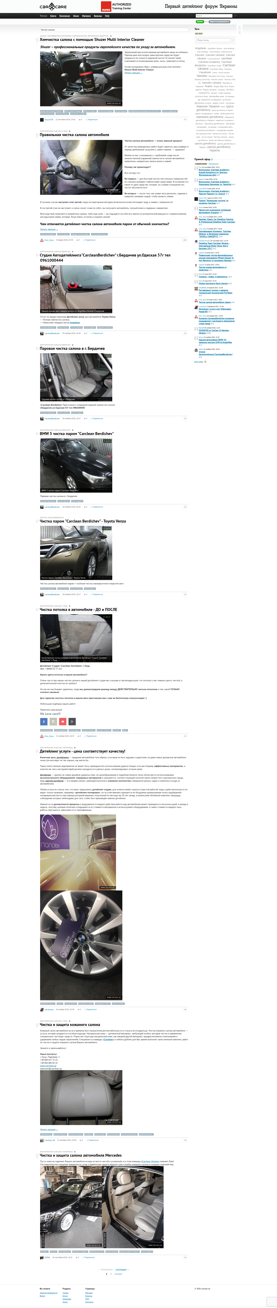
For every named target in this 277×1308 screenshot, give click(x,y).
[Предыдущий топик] (239, 27)
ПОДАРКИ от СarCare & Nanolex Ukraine (214, 331)
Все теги (198, 34)
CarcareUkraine (213, 59)
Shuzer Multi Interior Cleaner (51, 111)
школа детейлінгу (205, 143)
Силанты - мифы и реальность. (213, 276)
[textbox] (214, 40)
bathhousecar (226, 52)
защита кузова (117, 1004)
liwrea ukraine (224, 73)
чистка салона (120, 111)
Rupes (208, 86)
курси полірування (204, 113)
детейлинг (227, 100)
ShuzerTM (202, 198)
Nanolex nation (217, 80)
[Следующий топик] (239, 31)
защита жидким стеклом (129, 1252)
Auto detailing (46, 1134)
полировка (212, 127)
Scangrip (221, 90)
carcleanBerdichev (52, 333)
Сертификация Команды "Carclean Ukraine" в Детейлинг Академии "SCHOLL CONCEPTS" (215, 234)
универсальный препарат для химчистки (144, 111)
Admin (201, 349)
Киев (223, 107)
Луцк (124, 730)
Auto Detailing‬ (202, 52)
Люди (76, 15)
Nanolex (202, 75)
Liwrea (214, 73)
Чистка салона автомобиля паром (215, 302)
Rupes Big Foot (221, 86)
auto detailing (229, 49)
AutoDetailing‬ (214, 52)
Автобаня (88, 1134)
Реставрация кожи (203, 134)
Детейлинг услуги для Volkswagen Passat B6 (215, 310)
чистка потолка (61, 114)
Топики (43, 15)
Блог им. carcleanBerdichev (52, 517)
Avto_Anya (202, 217)
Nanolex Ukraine (211, 82)
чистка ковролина (169, 111)
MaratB (201, 328)
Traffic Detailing (224, 93)
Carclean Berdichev (48, 327)
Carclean (116, 730)
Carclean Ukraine (103, 730)
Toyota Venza (62, 327)
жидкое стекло (218, 103)
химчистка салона (219, 134)
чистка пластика (47, 114)
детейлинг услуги (145, 1134)
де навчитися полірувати (209, 99)
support (201, 253)
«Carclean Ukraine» (150, 1161)
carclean (226, 58)
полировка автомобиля (205, 130)
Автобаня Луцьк (201, 96)
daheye (201, 179)
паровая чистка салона (79, 234)
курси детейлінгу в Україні (222, 110)
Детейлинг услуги (203, 103)
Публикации (213, 164)
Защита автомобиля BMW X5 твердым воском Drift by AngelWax (215, 341)
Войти (200, 21)
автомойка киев (216, 96)
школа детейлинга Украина (220, 140)
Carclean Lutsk (214, 65)
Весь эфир (198, 362)
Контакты (89, 1302)
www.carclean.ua (48, 1066)
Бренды (98, 15)
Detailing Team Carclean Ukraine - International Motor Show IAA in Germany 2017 (214, 246)
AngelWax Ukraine (215, 49)
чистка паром (206, 137)
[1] (37, 39)
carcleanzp (203, 306)
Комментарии (201, 164)
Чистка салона (220, 137)
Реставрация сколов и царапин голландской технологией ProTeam (215, 291)
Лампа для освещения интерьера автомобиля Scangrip (215, 211)
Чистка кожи (99, 1134)
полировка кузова (225, 130)
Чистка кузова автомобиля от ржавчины (213, 268)
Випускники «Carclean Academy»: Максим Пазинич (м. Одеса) (214, 192)
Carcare (199, 55)
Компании (64, 15)
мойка (216, 114)
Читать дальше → (134, 72)
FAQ (107, 15)
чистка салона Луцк (98, 234)
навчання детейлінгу (209, 116)
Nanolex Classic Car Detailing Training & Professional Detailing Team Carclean (217, 220)
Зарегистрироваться (219, 21)
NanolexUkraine (204, 241)
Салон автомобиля (47, 234)
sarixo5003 (203, 188)
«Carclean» (108, 1039)
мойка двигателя (227, 114)
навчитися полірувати (225, 120)
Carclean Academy (209, 62)
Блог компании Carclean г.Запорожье (56, 748)
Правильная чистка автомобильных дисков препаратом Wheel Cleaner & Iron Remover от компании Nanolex (216, 258)
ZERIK (47, 1257)
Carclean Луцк (216, 69)
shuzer (214, 93)
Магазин (86, 15)
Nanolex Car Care (217, 76)
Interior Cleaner (89, 111)
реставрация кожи (102, 1004)
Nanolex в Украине (80, 1252)
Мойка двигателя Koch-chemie (213, 283)
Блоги (53, 15)
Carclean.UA (49, 1140)
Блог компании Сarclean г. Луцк (54, 131)
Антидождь (229, 96)
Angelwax (200, 48)
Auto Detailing (64, 1252)
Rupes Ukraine (210, 90)
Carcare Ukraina (215, 55)
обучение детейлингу (214, 123)
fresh (200, 207)
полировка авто (225, 127)
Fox (200, 167)
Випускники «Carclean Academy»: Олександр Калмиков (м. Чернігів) (215, 183)
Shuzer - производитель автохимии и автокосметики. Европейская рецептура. (74, 36)
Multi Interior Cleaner (73, 111)
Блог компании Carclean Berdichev (55, 251)
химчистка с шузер (78, 114)
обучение (199, 124)
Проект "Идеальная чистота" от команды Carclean (213, 201)
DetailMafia (202, 288)
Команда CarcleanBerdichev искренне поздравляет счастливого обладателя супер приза (217, 321)
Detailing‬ (227, 69)
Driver (201, 337)
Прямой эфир (202, 159)
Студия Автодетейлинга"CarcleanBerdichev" (216, 353)
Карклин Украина (208, 106)
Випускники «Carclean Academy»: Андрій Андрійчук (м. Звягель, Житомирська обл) (214, 172)
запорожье (230, 103)
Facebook (205, 72)
